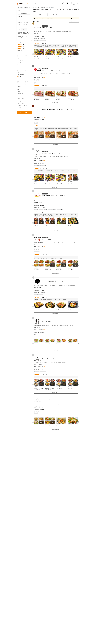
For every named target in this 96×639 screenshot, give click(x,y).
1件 (43, 297)
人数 (19, 27)
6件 (43, 125)
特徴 (17, 79)
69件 (43, 43)
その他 (18, 89)
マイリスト (77, 1)
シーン (18, 67)
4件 (43, 212)
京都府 (42, 7)
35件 (43, 168)
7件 (43, 254)
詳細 (44, 34)
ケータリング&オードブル (36, 7)
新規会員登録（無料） (63, 1)
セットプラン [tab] (55, 14)
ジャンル (18, 53)
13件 (43, 374)
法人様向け (69, 1)
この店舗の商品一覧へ (56, 62)
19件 (43, 85)
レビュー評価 (19, 42)
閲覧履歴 (73, 1)
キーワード (19, 96)
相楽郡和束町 (46, 7)
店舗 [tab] (40, 14)
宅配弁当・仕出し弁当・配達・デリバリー (24, 7)
